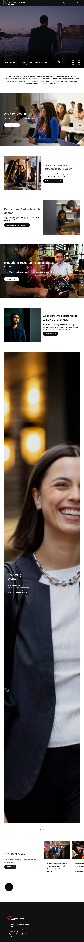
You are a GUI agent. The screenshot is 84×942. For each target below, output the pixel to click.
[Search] (59, 62)
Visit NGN (9, 867)
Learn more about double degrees (16, 225)
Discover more (11, 279)
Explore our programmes (52, 181)
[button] (64, 3)
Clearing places (11, 125)
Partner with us (49, 333)
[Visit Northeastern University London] (13, 3)
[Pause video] (73, 62)
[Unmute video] (79, 62)
